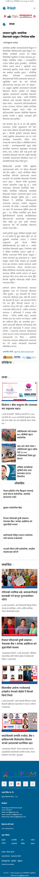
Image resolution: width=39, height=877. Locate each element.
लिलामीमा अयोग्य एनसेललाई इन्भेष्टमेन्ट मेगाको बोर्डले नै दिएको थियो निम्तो (17, 692)
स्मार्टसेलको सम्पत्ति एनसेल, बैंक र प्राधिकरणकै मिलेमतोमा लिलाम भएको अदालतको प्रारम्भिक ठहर (18, 739)
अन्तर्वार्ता (14, 843)
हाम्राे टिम (13, 861)
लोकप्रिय (19, 483)
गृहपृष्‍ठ (3, 840)
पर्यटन (33, 840)
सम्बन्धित (7, 564)
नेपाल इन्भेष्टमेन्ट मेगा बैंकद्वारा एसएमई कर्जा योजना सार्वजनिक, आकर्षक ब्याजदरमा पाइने (18, 494)
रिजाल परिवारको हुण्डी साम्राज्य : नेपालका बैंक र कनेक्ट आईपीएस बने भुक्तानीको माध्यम (17, 521)
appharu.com (23, 875)
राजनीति (14, 840)
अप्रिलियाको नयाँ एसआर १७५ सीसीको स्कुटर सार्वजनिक (27, 435)
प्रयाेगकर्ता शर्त (6, 861)
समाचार (4, 843)
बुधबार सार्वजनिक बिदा (12, 508)
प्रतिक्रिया (7, 362)
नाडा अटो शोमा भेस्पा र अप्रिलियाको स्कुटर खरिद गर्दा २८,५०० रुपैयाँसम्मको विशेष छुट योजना (27, 452)
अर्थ (22, 840)
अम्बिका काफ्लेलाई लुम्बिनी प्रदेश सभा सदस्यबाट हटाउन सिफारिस (24, 471)
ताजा (4, 377)
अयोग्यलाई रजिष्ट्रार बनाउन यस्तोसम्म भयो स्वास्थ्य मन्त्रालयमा (17, 536)
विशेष (23, 843)
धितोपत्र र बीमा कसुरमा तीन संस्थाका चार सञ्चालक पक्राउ (19, 407)
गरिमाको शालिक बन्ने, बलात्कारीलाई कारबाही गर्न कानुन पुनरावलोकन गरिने (19, 596)
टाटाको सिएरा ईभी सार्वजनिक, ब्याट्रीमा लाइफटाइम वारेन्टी (19, 550)
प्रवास (32, 843)
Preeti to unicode (8, 864)
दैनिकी (12, 24)
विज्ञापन (20, 861)
